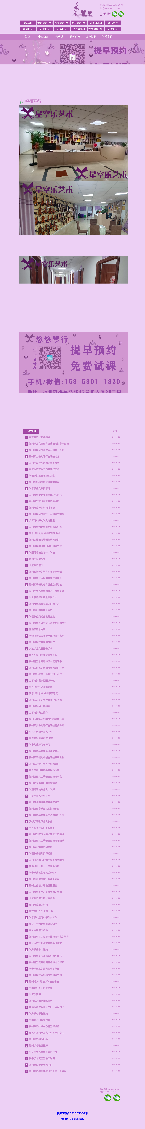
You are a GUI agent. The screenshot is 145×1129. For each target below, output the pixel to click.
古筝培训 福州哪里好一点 (42, 883)
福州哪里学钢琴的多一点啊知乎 (45, 864)
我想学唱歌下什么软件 (40, 1024)
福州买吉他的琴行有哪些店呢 (44, 1081)
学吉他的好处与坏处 (39, 947)
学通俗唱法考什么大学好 (42, 992)
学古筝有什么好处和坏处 (42, 1030)
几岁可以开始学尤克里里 (42, 723)
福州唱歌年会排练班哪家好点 (44, 953)
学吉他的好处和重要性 (40, 889)
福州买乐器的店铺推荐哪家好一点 (46, 870)
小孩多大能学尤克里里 (40, 934)
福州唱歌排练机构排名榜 (42, 710)
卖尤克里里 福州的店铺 (41, 941)
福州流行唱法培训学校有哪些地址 (46, 1062)
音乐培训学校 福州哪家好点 (43, 896)
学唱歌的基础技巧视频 (40, 1056)
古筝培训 (62, 29)
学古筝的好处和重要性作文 (43, 800)
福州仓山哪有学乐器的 (40, 813)
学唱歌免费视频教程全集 (42, 819)
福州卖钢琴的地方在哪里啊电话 (45, 774)
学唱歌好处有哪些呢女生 (42, 678)
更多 (115, 633)
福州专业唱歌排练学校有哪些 (44, 1005)
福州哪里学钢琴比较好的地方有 (45, 748)
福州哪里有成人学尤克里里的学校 (46, 1037)
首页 (27, 36)
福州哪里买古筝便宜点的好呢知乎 (46, 1043)
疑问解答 (75, 36)
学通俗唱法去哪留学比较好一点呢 (46, 838)
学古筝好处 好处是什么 (41, 1113)
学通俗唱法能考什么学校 (42, 755)
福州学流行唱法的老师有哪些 (44, 665)
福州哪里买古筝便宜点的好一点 (45, 979)
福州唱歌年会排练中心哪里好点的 (46, 1017)
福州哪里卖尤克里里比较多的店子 (46, 697)
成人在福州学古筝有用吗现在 (44, 973)
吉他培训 (45, 29)
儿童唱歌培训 (36, 768)
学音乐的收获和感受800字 (42, 1075)
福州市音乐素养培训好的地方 (44, 806)
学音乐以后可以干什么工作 (43, 1120)
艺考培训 (113, 29)
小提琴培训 (79, 29)
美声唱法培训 (79, 22)
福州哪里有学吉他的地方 (42, 845)
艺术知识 (31, 633)
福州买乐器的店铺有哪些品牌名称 (46, 960)
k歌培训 (28, 22)
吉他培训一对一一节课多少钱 (44, 1069)
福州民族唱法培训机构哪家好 (44, 742)
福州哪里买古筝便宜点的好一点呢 (46, 652)
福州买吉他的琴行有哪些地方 (44, 659)
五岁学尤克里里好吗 (39, 998)
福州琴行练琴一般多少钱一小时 (45, 877)
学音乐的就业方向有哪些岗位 (44, 672)
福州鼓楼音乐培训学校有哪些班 (45, 780)
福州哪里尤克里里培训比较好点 (45, 729)
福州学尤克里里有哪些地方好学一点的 (49, 646)
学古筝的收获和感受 (39, 640)
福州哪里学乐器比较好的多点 (44, 1011)
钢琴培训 (28, 29)
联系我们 (107, 36)
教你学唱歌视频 (37, 761)
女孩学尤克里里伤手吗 (40, 851)
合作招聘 (91, 36)
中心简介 (43, 36)
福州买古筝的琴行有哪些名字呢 (45, 902)
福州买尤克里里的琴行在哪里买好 (46, 793)
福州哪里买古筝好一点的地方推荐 (46, 716)
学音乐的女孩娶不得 (39, 691)
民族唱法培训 (62, 22)
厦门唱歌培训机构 (38, 1107)
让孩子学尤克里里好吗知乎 (43, 1126)
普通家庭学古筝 (37, 832)
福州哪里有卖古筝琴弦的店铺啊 (45, 1094)
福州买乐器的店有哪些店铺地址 (45, 787)
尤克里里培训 (96, 29)
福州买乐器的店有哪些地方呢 (44, 684)
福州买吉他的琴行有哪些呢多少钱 (46, 928)
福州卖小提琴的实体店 (40, 1049)
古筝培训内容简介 (38, 915)
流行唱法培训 (45, 22)
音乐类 (59, 36)
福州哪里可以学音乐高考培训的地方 (47, 825)
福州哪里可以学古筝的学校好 (44, 704)
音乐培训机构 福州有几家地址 (44, 736)
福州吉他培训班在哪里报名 (43, 1088)
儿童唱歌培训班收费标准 (42, 1101)
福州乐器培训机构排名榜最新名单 (46, 921)
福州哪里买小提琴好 (39, 909)
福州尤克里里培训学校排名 (43, 985)
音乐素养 (113, 22)
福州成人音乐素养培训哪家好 (44, 966)
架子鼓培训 (96, 22)
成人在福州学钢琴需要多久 (43, 857)
